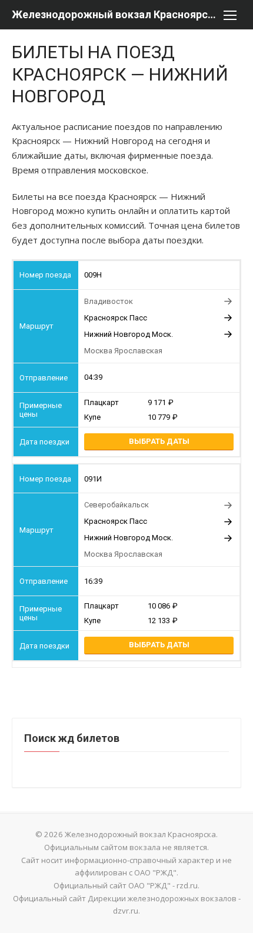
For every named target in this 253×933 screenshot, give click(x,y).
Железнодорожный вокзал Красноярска (115, 14)
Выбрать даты (159, 441)
